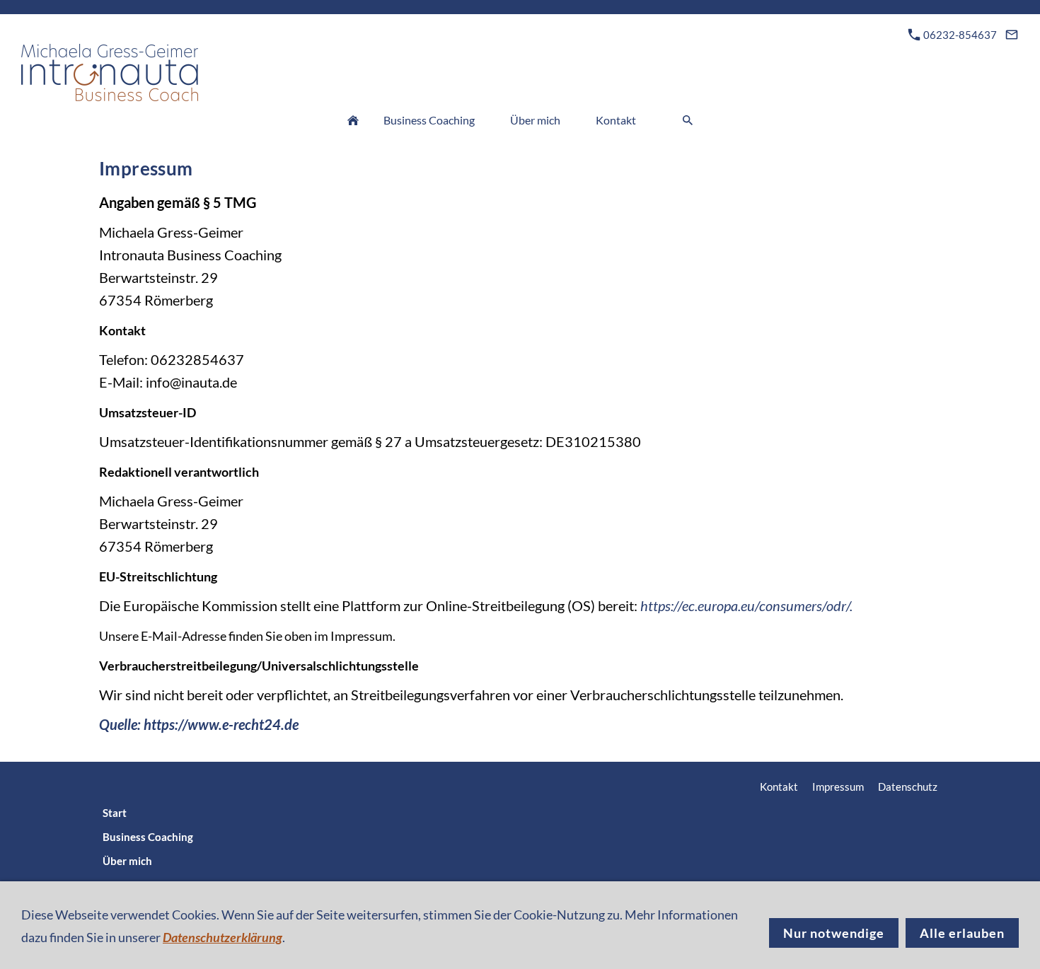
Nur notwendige (833, 933)
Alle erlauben (962, 933)
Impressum (838, 786)
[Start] (353, 119)
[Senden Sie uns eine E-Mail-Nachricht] (1011, 34)
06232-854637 (959, 34)
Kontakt (779, 786)
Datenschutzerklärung (222, 937)
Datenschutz (907, 786)
